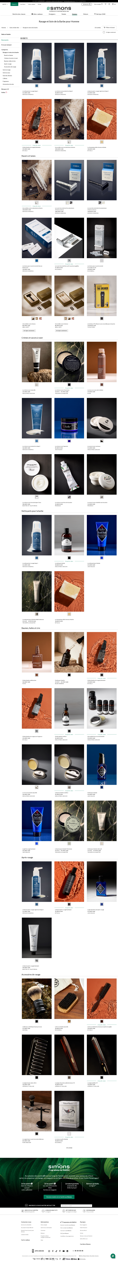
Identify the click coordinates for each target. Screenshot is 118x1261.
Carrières (22, 4)
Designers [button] (52, 14)
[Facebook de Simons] (53, 1251)
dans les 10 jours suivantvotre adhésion (27, 1187)
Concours (65, 1230)
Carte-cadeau (31, 4)
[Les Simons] (59, 1166)
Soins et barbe (6, 34)
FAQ (42, 1240)
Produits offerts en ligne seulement (45, 1236)
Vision (39, 4)
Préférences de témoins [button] (56, 1255)
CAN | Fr (4, 4)
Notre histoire (83, 1227)
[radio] (36, 85)
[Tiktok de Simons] (56, 1251)
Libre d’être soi (83, 1238)
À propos (83, 1222)
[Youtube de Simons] (64, 1251)
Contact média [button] (24, 1234)
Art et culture (83, 1230)
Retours (43, 1233)
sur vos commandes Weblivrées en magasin (50, 1187)
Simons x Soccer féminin (86, 1236)
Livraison (43, 1230)
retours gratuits (69, 1)
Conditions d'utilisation (39, 1255)
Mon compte (97, 4)
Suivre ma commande (46, 1227)
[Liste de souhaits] (105, 4)
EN (75, 1255)
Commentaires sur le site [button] (27, 1255)
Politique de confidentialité (68, 1255)
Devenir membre (67, 1225)
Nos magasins (83, 1225)
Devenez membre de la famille (59, 1197)
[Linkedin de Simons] (67, 1251)
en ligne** (92, 1185)
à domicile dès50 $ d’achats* (72, 1186)
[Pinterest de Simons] (60, 1251)
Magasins (14, 4)
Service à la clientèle (26, 1225)
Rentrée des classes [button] (19, 14)
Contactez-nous (26, 1222)
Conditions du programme (67, 1236)
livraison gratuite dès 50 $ (53, 1)
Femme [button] (64, 14)
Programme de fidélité (59, 1170)
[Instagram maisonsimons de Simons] (49, 1251)
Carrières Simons (85, 1244)
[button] (86, 4)
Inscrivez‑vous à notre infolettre (42, 1205)
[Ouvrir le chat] (113, 1256)
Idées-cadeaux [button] (38, 14)
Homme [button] (74, 14)
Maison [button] (85, 14)
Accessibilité (47, 1255)
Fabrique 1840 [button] (100, 14)
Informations (45, 1222)
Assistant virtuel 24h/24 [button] (27, 1227)
